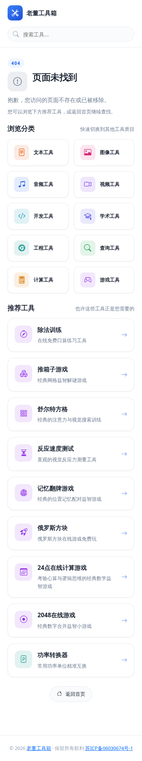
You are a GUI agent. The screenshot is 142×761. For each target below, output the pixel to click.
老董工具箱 (39, 748)
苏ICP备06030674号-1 (109, 748)
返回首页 (75, 693)
